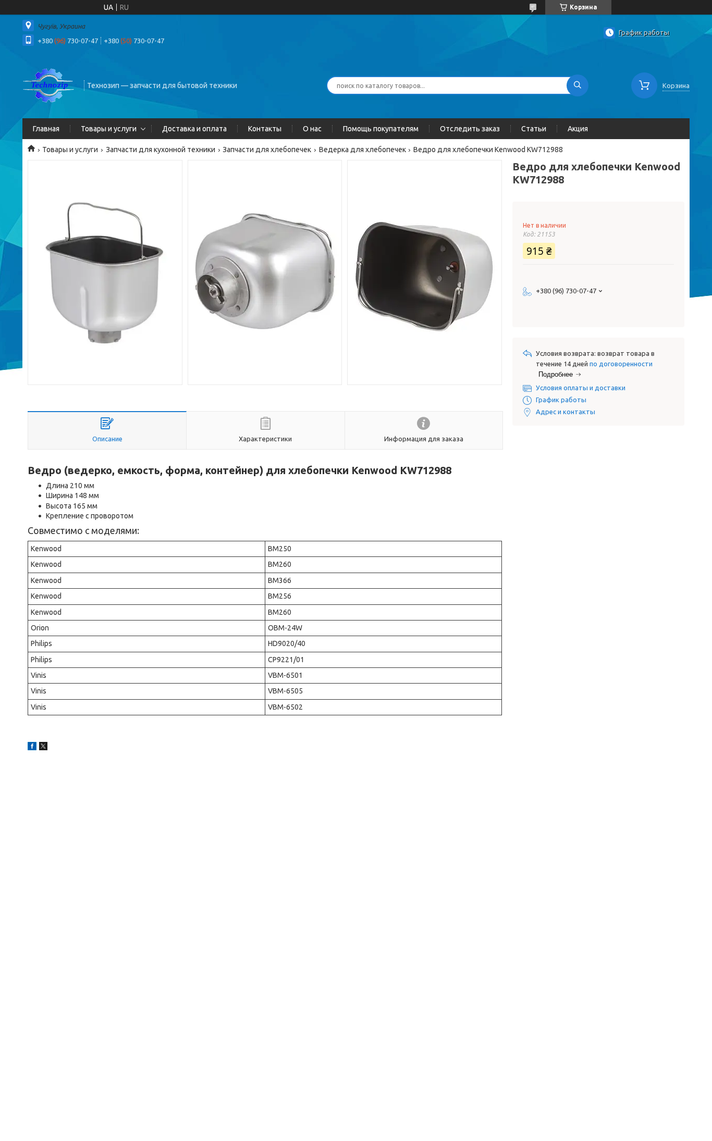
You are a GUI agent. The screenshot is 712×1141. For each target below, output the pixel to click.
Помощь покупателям (381, 128)
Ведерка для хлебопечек (362, 149)
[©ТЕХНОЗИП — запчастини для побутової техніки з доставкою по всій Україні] (48, 84)
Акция (578, 128)
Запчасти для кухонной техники (160, 149)
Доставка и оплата (194, 128)
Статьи (533, 128)
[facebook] (32, 747)
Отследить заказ (470, 128)
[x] (43, 747)
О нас (312, 128)
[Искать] (577, 85)
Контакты (264, 128)
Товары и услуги (109, 128)
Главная (46, 128)
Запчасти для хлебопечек (267, 149)
